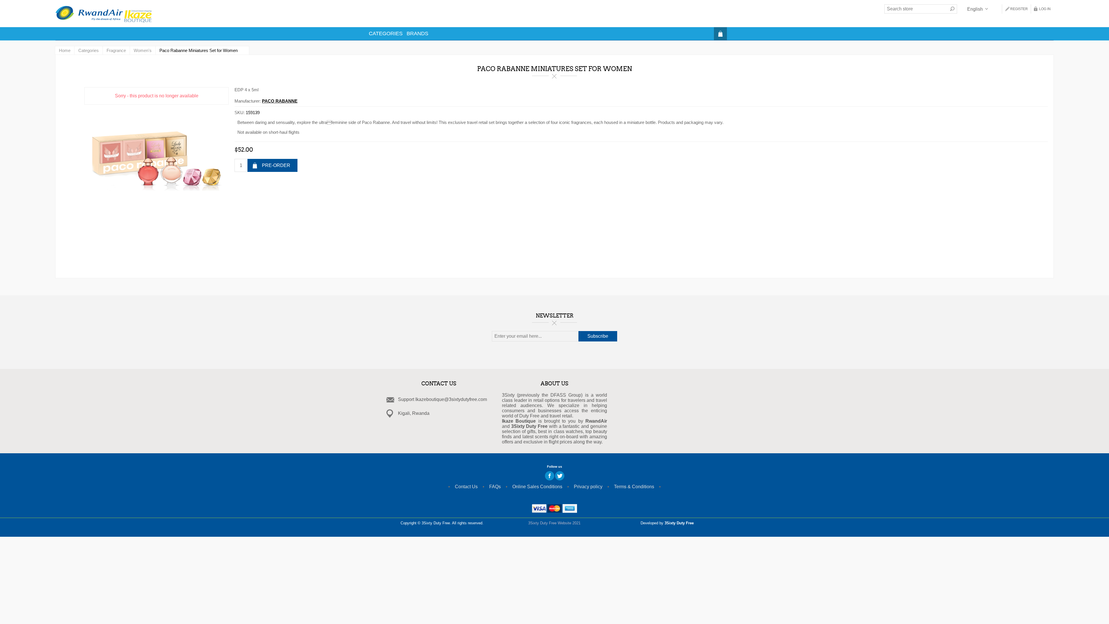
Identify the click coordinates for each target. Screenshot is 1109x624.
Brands (417, 33)
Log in (1045, 9)
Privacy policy (588, 486)
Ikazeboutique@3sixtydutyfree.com (451, 399)
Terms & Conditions (634, 486)
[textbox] (916, 9)
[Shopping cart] (720, 33)
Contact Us (466, 486)
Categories (386, 33)
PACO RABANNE (279, 101)
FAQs (495, 486)
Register (1019, 9)
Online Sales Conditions (537, 486)
